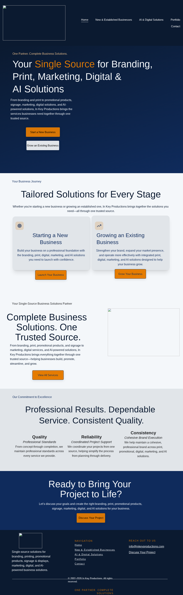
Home (84, 19)
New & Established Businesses (113, 19)
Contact (175, 26)
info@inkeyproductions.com (146, 546)
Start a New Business (43, 132)
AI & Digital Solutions (151, 19)
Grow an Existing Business (43, 145)
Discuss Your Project (91, 517)
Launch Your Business (51, 274)
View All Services (48, 375)
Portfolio (175, 19)
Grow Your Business (130, 273)
